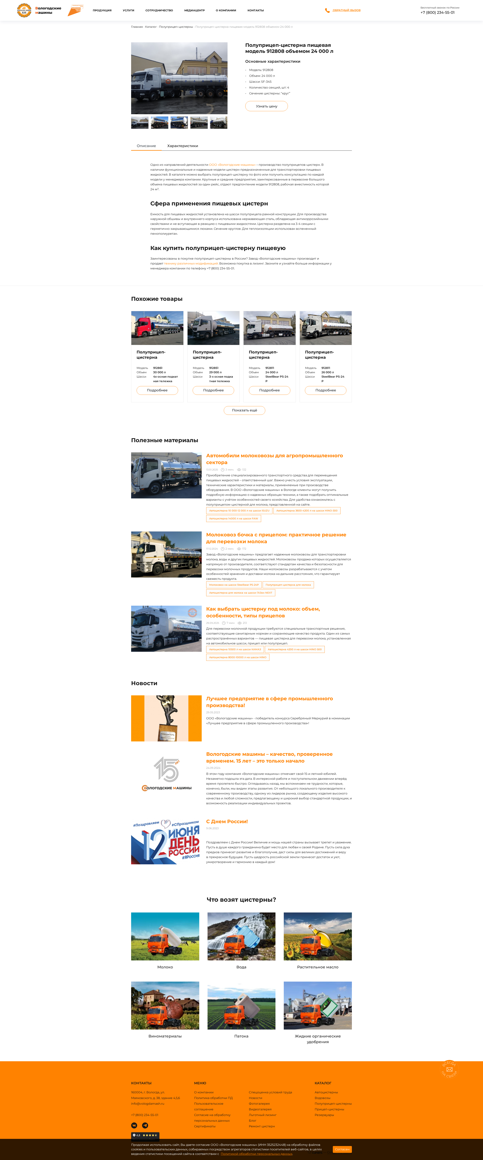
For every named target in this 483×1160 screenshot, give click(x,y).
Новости (255, 1098)
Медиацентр (194, 10)
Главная (137, 27)
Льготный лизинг (263, 1115)
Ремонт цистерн (262, 1126)
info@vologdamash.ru (147, 1103)
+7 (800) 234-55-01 (438, 12)
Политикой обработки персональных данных (256, 1154)
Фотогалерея (259, 1103)
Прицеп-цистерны (329, 1109)
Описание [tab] (146, 146)
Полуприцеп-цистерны (176, 27)
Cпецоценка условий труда (270, 1092)
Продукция (102, 10)
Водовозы (323, 1098)
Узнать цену (266, 106)
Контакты (256, 10)
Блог (252, 1120)
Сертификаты (205, 1126)
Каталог (151, 27)
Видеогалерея (260, 1109)
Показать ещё (244, 410)
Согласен (342, 1149)
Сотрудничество (159, 10)
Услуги (128, 10)
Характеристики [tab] (182, 146)
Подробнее (157, 390)
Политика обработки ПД (213, 1098)
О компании (226, 10)
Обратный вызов (346, 10)
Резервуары (324, 1115)
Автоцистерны (326, 1092)
